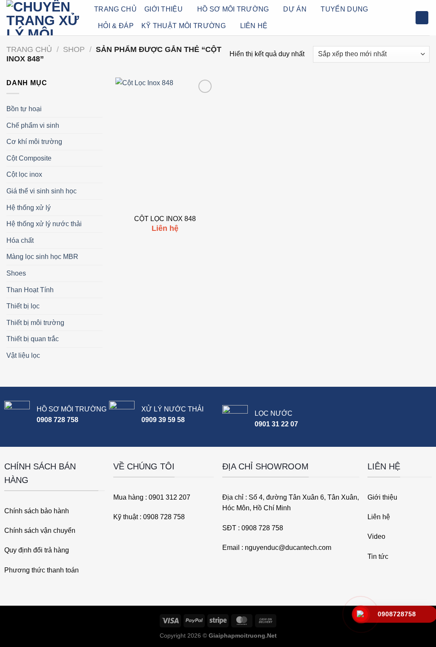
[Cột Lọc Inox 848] (165, 144)
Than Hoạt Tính (30, 289)
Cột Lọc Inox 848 (165, 218)
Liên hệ (254, 25)
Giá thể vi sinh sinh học (41, 191)
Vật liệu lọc (23, 355)
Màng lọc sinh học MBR (42, 256)
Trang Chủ (115, 9)
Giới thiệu (163, 9)
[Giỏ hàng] (422, 18)
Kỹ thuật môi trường (183, 25)
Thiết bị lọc (23, 306)
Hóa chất (20, 240)
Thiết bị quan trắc (32, 338)
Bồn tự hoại (24, 108)
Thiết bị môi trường (35, 322)
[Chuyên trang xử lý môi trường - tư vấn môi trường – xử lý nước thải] (43, 17)
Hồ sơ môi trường (233, 9)
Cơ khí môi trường (34, 141)
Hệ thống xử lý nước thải (44, 223)
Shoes (16, 273)
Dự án (295, 9)
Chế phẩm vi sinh (32, 125)
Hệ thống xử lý (28, 207)
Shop (74, 49)
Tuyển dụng (344, 9)
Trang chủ (29, 49)
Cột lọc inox (24, 174)
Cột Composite (29, 158)
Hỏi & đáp (116, 25)
